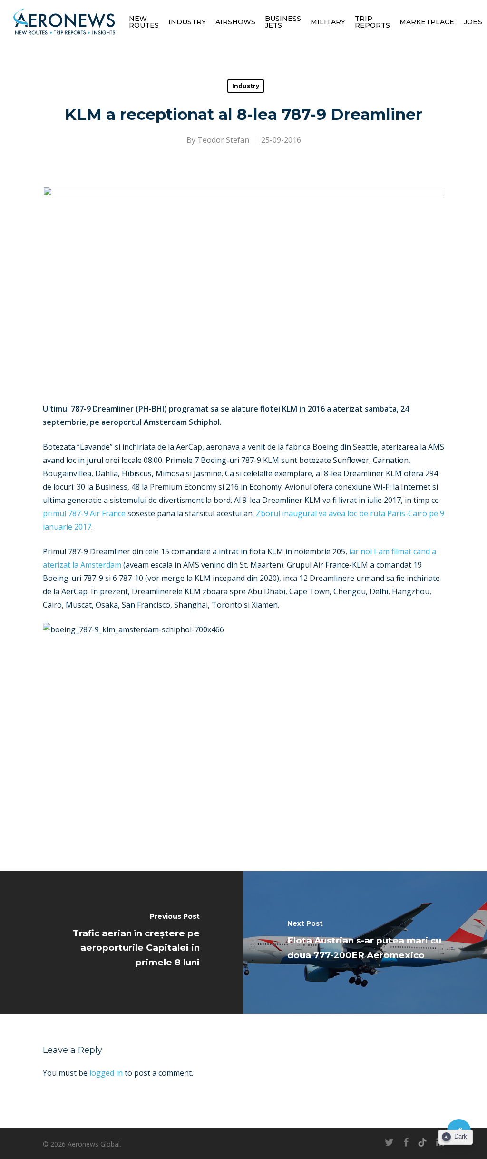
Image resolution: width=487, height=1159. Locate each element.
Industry (187, 22)
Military (328, 22)
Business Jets (283, 22)
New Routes (144, 22)
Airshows (235, 22)
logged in (106, 1073)
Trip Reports (372, 22)
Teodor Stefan (223, 140)
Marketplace (426, 22)
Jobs (473, 22)
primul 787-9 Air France (84, 513)
